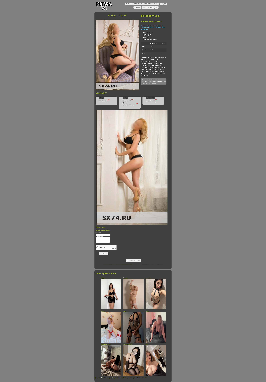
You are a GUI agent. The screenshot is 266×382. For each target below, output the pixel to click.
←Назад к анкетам (133, 260)
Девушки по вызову (117, 377)
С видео (163, 4)
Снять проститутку (106, 377)
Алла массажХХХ (127, 344)
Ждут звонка (138, 4)
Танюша (125, 277)
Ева (147, 344)
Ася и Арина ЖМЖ (105, 344)
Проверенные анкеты (151, 4)
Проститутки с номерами (129, 377)
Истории (137, 7)
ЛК (156, 7)
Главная (128, 4)
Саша (147, 311)
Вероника (148, 277)
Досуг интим (98, 377)
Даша (124, 311)
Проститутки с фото (142, 377)
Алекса (103, 311)
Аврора (103, 277)
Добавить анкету (148, 7)
